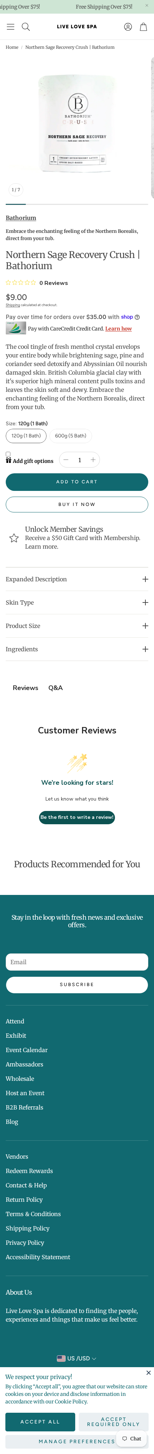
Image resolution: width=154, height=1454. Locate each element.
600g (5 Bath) (70, 436)
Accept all (40, 1422)
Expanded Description (36, 579)
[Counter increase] (93, 459)
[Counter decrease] (65, 459)
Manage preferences (77, 1442)
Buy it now (77, 504)
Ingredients (22, 649)
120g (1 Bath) (26, 436)
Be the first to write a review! (77, 817)
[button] (10, 26)
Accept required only (113, 1421)
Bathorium (21, 217)
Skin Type (20, 602)
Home (12, 47)
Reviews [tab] (25, 688)
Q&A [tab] (55, 688)
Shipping (13, 304)
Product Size (23, 625)
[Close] (148, 1372)
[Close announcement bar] (146, 5)
